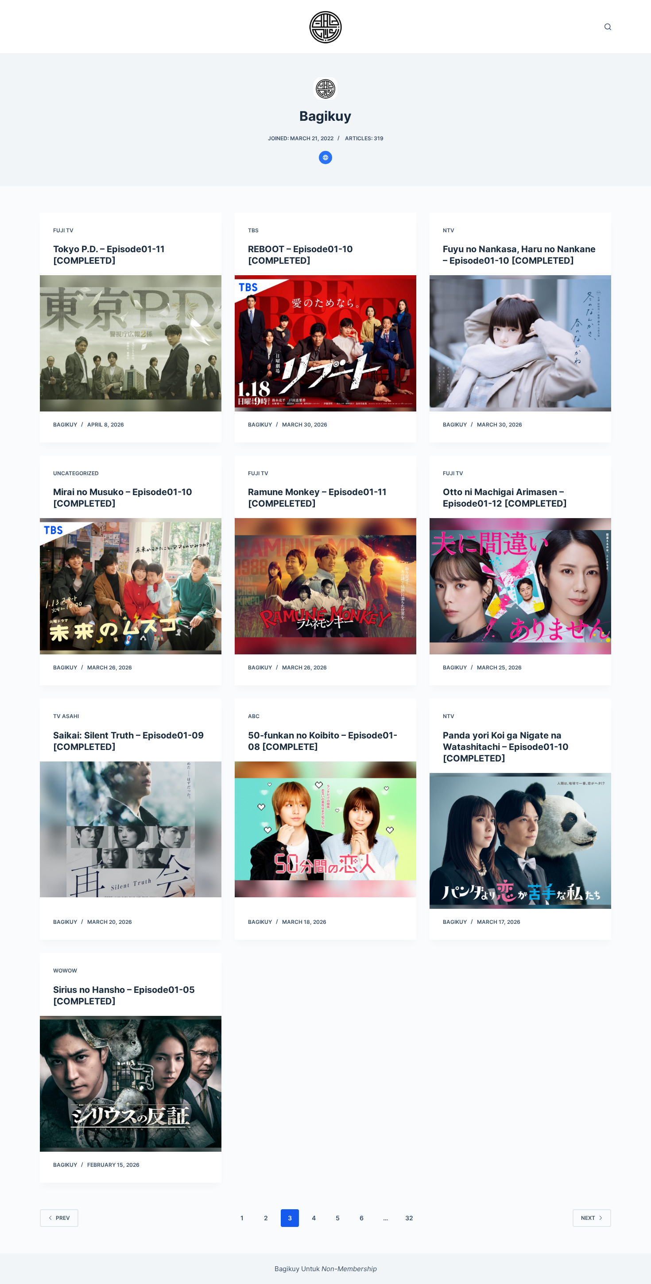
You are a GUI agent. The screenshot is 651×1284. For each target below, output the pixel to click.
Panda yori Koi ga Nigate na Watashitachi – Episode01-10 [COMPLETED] (506, 747)
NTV (448, 230)
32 (409, 1218)
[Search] (607, 26)
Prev (63, 1218)
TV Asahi (66, 716)
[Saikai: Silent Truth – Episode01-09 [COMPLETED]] (130, 829)
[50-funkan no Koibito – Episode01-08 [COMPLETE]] (325, 829)
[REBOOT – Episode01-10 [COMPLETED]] (325, 343)
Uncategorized (76, 473)
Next (588, 1218)
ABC (254, 716)
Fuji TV (63, 230)
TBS (253, 230)
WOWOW (65, 970)
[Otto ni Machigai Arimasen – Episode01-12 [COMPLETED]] (520, 586)
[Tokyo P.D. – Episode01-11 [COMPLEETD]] (130, 343)
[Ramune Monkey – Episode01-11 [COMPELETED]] (325, 586)
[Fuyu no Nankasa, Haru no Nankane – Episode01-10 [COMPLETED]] (520, 343)
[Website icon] (325, 157)
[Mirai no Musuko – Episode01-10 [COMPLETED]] (130, 586)
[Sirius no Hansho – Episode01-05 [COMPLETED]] (130, 1084)
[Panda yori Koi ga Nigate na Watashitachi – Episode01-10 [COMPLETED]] (520, 841)
